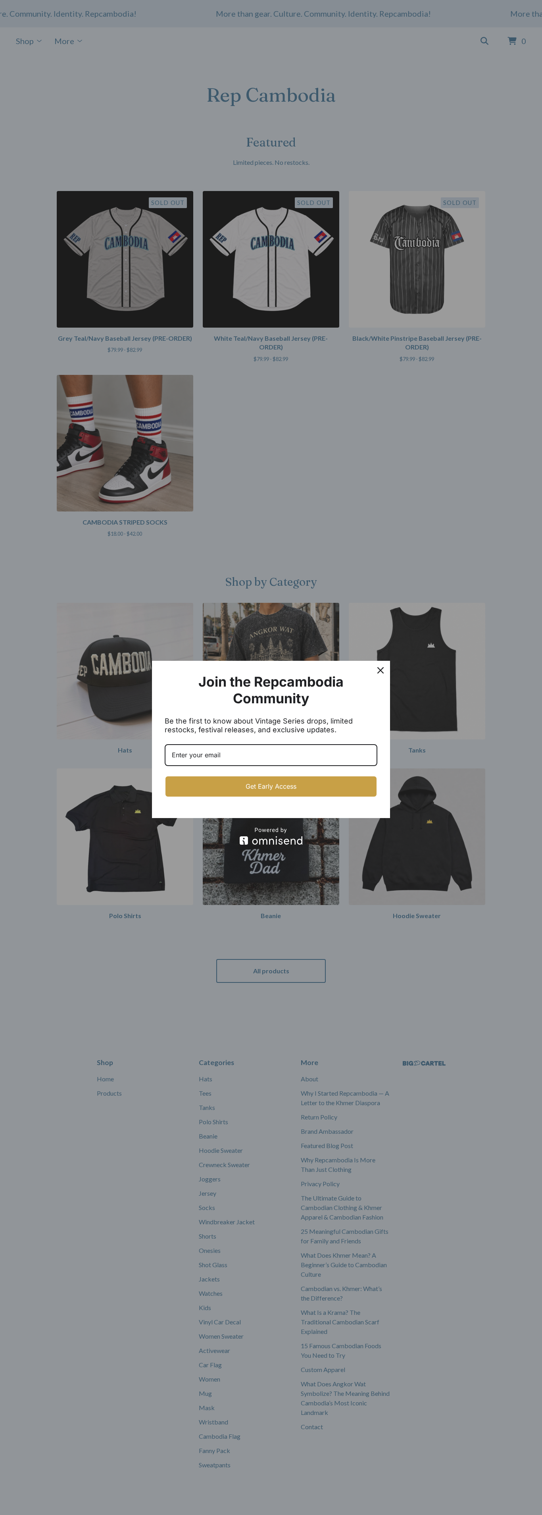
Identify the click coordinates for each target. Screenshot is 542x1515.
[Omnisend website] (271, 836)
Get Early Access (271, 786)
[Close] (380, 670)
